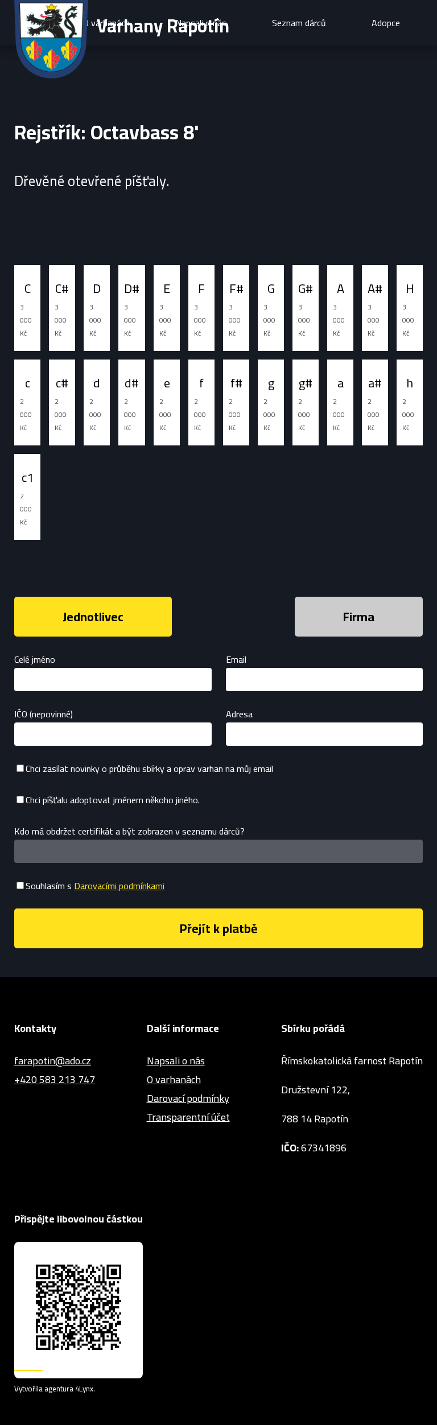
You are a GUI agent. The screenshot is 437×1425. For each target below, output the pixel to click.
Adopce (386, 22)
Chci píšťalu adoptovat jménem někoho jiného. (113, 799)
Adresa (239, 713)
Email (236, 659)
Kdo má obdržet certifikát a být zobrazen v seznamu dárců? (129, 831)
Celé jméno (34, 659)
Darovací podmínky (188, 1098)
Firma (358, 617)
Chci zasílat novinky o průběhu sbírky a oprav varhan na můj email (149, 768)
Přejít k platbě (219, 928)
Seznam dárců (299, 22)
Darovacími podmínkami (119, 885)
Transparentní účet (188, 1117)
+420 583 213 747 (54, 1079)
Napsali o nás (176, 1060)
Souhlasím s (95, 885)
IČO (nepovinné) (43, 713)
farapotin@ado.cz (52, 1060)
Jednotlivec (93, 617)
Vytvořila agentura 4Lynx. (54, 1389)
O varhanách (174, 1079)
